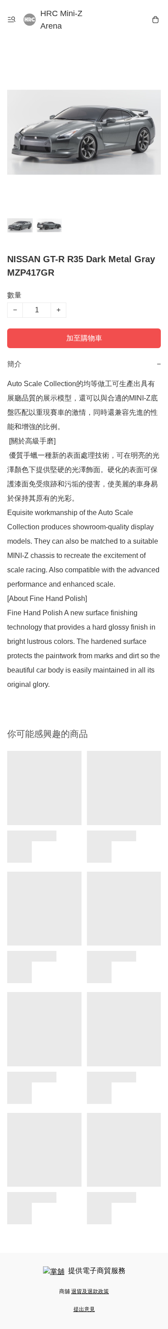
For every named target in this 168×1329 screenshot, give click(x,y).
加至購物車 (84, 338)
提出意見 (84, 1309)
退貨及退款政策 (90, 1291)
